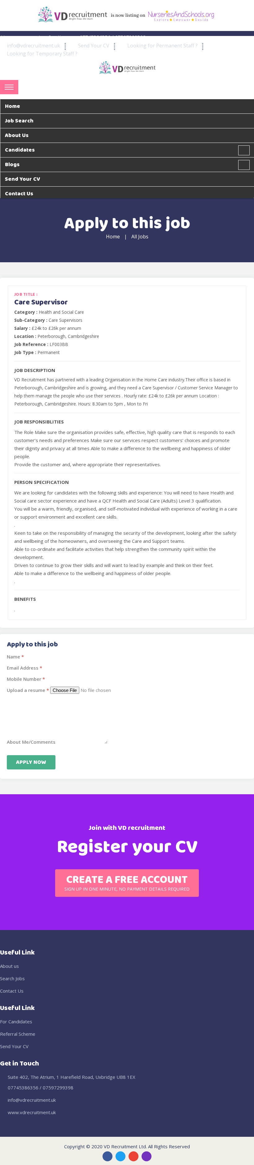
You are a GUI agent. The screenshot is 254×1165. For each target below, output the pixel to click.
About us (9, 966)
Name (13, 656)
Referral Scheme (17, 1034)
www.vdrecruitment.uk (32, 1112)
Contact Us (12, 991)
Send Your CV (14, 1046)
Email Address (22, 668)
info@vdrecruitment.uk (32, 1100)
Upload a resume (26, 690)
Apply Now (31, 762)
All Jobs (139, 236)
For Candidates (16, 1021)
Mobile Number (24, 679)
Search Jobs (12, 978)
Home (113, 236)
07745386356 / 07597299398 (40, 1087)
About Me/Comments (31, 742)
